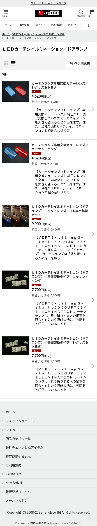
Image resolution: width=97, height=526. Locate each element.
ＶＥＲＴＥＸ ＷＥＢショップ (49, 3)
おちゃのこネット (41, 523)
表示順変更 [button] (82, 63)
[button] (5, 13)
